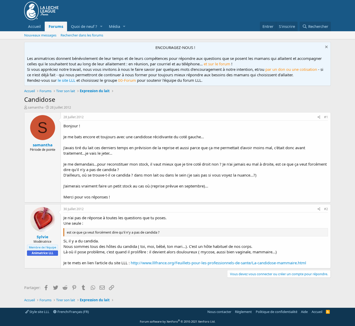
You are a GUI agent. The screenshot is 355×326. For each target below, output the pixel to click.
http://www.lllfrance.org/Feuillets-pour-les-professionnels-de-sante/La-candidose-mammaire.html (218, 262)
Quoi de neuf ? (84, 26)
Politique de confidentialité (276, 311)
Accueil (34, 26)
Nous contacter (219, 311)
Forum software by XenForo (177, 321)
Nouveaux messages (40, 35)
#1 (326, 117)
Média (114, 26)
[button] (101, 26)
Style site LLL (39, 311)
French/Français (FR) (73, 311)
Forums (56, 26)
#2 (326, 209)
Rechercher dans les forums (82, 35)
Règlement (243, 311)
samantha (35, 107)
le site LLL (66, 80)
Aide (304, 311)
